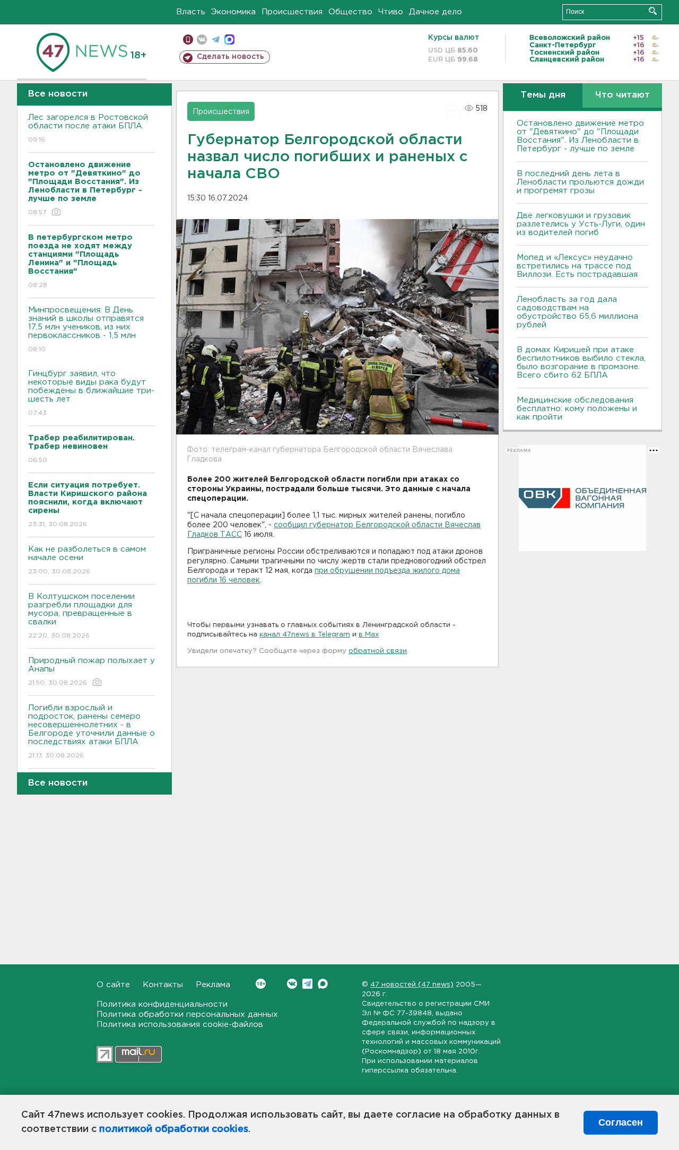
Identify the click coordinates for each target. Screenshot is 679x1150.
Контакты (163, 984)
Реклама (213, 984)
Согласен (620, 1122)
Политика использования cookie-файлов (180, 1024)
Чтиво (390, 11)
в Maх (369, 635)
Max (323, 984)
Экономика (233, 11)
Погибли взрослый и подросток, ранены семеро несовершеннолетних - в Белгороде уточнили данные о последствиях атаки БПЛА (91, 731)
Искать (653, 11)
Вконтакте (292, 984)
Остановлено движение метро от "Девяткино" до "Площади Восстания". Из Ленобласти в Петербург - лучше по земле (580, 136)
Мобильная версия (188, 39)
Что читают (622, 95)
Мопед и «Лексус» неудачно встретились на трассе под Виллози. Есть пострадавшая (577, 266)
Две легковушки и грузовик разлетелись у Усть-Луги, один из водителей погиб (581, 224)
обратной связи (378, 651)
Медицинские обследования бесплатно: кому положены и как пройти (577, 409)
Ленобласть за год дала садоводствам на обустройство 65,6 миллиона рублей (577, 312)
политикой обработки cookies (173, 1129)
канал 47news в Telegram (304, 635)
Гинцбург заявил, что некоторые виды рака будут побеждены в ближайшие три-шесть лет (91, 393)
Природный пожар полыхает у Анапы (91, 671)
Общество (350, 11)
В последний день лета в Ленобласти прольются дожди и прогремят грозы (580, 182)
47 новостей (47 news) (412, 985)
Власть (190, 11)
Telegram (307, 984)
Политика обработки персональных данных (187, 1014)
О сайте (113, 984)
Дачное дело (435, 11)
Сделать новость (230, 57)
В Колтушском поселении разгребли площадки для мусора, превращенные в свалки (81, 616)
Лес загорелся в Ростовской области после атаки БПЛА (88, 128)
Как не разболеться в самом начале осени (87, 560)
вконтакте (202, 39)
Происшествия (292, 11)
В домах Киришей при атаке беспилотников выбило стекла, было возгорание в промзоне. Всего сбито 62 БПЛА (581, 362)
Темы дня (542, 95)
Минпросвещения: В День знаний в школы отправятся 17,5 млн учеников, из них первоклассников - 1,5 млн (86, 329)
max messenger (229, 39)
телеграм (216, 39)
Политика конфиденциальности (162, 1004)
